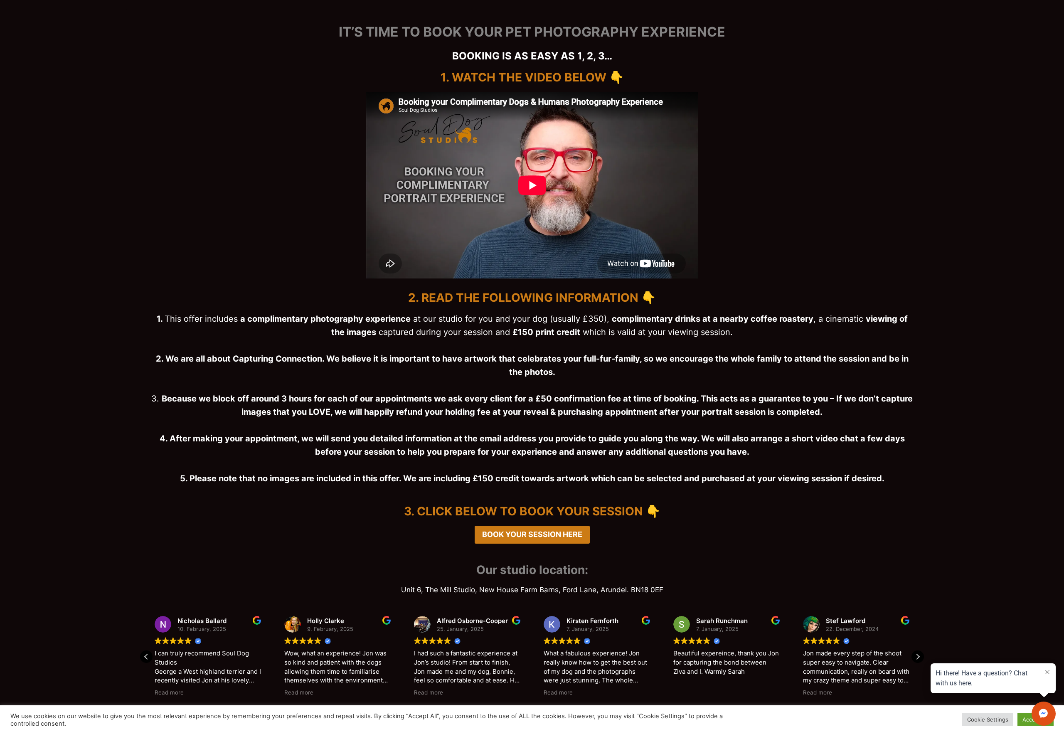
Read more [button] (169, 692)
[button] (917, 656)
